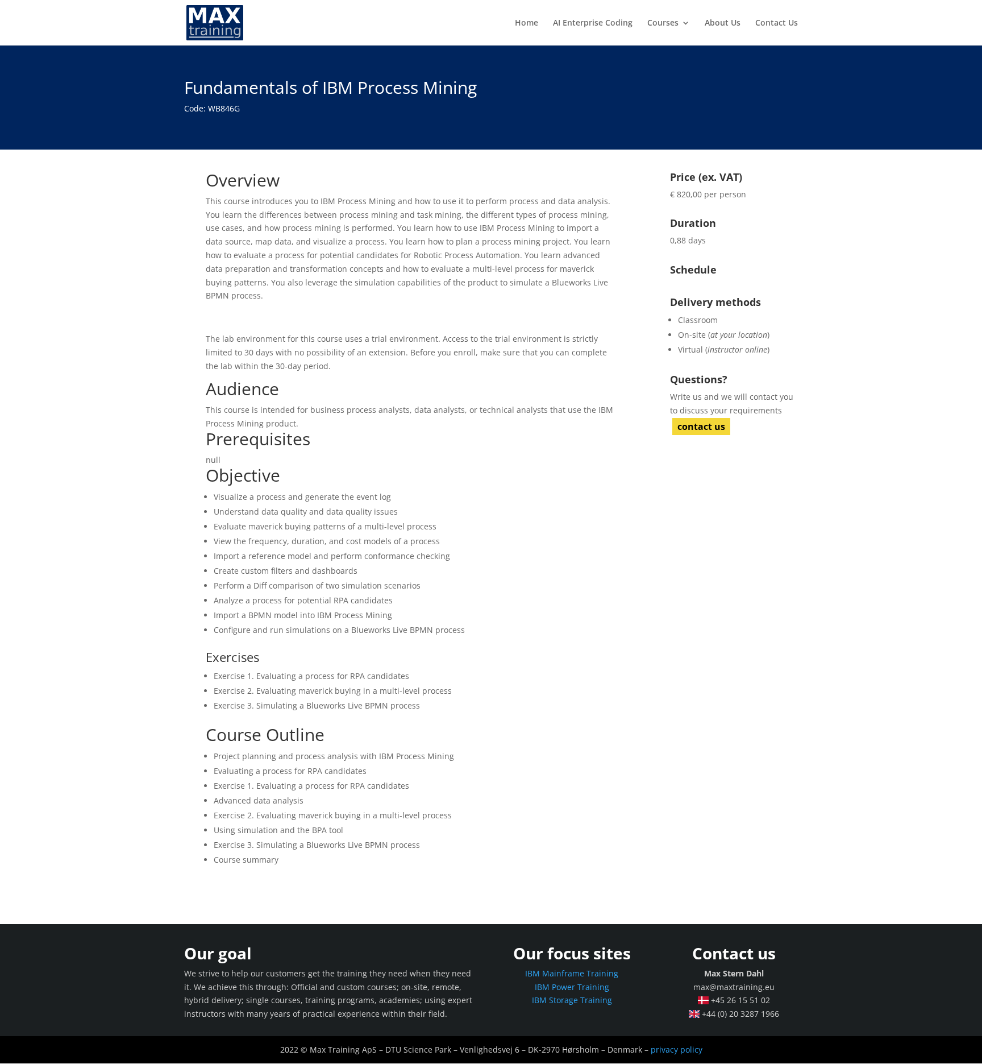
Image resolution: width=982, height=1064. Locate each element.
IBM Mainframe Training (571, 973)
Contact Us (776, 23)
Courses (663, 23)
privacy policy (676, 1049)
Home (526, 23)
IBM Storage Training (572, 1000)
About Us (722, 23)
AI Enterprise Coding (593, 23)
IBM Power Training (572, 987)
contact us (701, 426)
